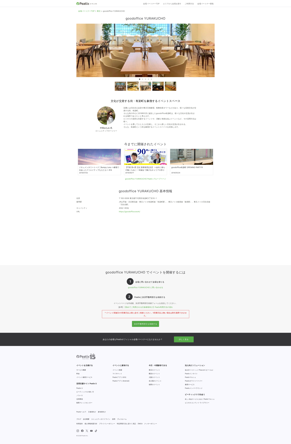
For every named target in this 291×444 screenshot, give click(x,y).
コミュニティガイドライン (100, 419)
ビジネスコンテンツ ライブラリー (197, 403)
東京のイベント (154, 370)
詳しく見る (184, 339)
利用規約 (79, 424)
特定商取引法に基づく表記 (126, 424)
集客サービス (189, 384)
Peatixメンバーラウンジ (193, 388)
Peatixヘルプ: (81, 412)
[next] (211, 50)
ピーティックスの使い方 (85, 392)
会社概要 (86, 419)
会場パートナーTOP (151, 4)
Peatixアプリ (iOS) (119, 377)
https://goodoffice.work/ (129, 211)
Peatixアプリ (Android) (121, 381)
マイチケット (117, 374)
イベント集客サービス (84, 377)
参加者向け (102, 412)
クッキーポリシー (150, 424)
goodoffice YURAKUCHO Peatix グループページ (145, 179)
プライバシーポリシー (107, 424)
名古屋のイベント (155, 381)
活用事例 (79, 399)
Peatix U (79, 388)
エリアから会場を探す (172, 4)
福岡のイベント (154, 384)
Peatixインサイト (191, 374)
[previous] (80, 50)
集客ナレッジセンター (84, 403)
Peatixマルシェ (190, 377)
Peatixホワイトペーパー (193, 381)
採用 (113, 419)
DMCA (140, 424)
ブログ (78, 419)
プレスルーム (122, 419)
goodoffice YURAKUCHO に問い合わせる (145, 287)
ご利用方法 (189, 4)
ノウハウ (79, 395)
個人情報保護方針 (91, 424)
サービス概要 (81, 370)
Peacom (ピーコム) (199, 370)
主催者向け (92, 412)
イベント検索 (117, 370)
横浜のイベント (154, 374)
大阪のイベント (154, 377)
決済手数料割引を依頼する (145, 324)
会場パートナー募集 (205, 4)
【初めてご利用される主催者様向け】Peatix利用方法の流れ (148, 307)
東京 (99, 11)
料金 (78, 374)
